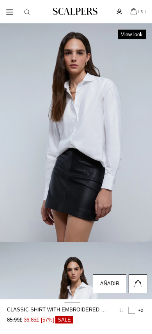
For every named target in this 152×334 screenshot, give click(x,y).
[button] (27, 12)
